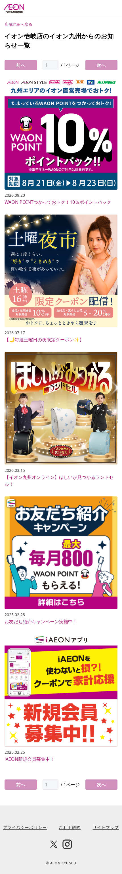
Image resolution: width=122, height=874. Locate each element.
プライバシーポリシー (25, 827)
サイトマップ (106, 827)
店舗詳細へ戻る (18, 24)
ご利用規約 (70, 827)
